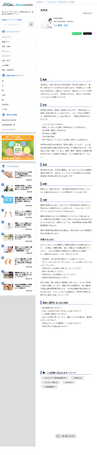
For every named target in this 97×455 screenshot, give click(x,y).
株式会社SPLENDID (9, 120)
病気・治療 (6, 46)
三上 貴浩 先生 (61, 25)
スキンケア (6, 56)
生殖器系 (5, 104)
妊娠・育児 (6, 61)
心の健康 (5, 65)
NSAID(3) (69, 382)
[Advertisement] (66, 56)
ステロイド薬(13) (51, 382)
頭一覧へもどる (68, 436)
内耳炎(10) (78, 378)
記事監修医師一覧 (8, 125)
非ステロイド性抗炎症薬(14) (55, 378)
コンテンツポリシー (9, 129)
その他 (4, 109)
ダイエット (6, 51)
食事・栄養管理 (7, 70)
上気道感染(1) (50, 387)
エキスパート (7, 37)
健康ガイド (6, 42)
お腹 (3, 95)
